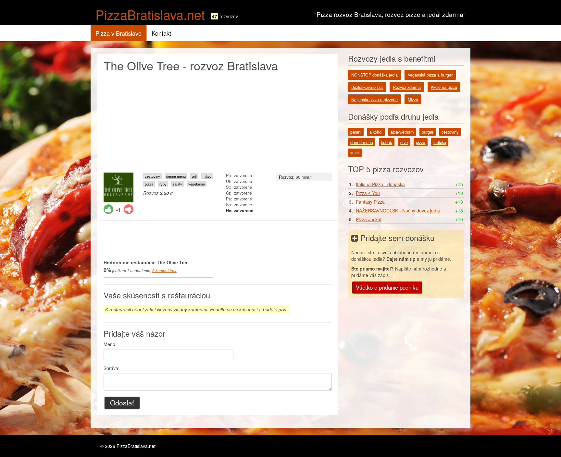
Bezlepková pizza (367, 87)
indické (439, 142)
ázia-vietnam (402, 132)
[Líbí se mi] (108, 209)
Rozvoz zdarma (407, 87)
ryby (163, 183)
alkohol (375, 132)
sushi (355, 153)
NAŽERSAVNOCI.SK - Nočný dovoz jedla (398, 210)
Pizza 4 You (368, 193)
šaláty (177, 183)
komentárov (164, 270)
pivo (404, 142)
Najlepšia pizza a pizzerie (374, 99)
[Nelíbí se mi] (128, 209)
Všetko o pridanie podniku (387, 287)
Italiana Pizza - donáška (380, 184)
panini (355, 132)
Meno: (110, 344)
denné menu (176, 176)
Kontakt (161, 33)
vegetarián (196, 183)
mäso (207, 176)
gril (194, 176)
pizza (149, 183)
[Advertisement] (218, 120)
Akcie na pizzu (444, 87)
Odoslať (122, 402)
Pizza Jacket (368, 219)
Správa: (111, 368)
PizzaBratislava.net (150, 14)
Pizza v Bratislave (118, 33)
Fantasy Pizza (370, 201)
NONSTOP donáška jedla (374, 75)
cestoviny (152, 176)
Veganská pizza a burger (430, 75)
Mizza (413, 99)
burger (427, 132)
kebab (386, 142)
